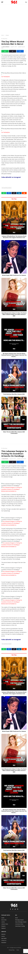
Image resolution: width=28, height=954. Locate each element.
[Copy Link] (12, 51)
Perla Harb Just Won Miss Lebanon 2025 (14, 394)
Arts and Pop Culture (6, 187)
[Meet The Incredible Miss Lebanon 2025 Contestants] (14, 413)
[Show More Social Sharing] (25, 51)
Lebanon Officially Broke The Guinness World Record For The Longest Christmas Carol (14, 236)
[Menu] (2, 2)
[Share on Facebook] (20, 51)
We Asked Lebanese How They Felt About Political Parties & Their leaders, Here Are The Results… (14, 355)
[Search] (26, 2)
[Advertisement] (14, 19)
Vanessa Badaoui (6, 46)
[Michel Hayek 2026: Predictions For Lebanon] (14, 257)
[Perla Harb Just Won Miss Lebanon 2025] (14, 375)
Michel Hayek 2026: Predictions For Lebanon (14, 275)
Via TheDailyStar (5, 76)
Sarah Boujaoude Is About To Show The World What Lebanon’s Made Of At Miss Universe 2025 (14, 314)
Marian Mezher (5, 458)
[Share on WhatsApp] (5, 51)
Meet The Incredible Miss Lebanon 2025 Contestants (14, 432)
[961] (14, 2)
